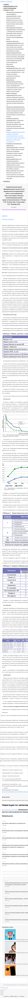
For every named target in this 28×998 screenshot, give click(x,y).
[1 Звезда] (5, 786)
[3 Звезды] (16, 786)
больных (9, 780)
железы (15, 780)
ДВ (11, 780)
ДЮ (13, 780)
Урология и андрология (8, 219)
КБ (18, 780)
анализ (5, 780)
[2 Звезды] (11, 786)
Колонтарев (22, 780)
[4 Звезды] (22, 786)
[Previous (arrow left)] (1, 993)
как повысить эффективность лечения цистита (13, 823)
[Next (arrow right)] (2, 993)
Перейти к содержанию (6, 1)
